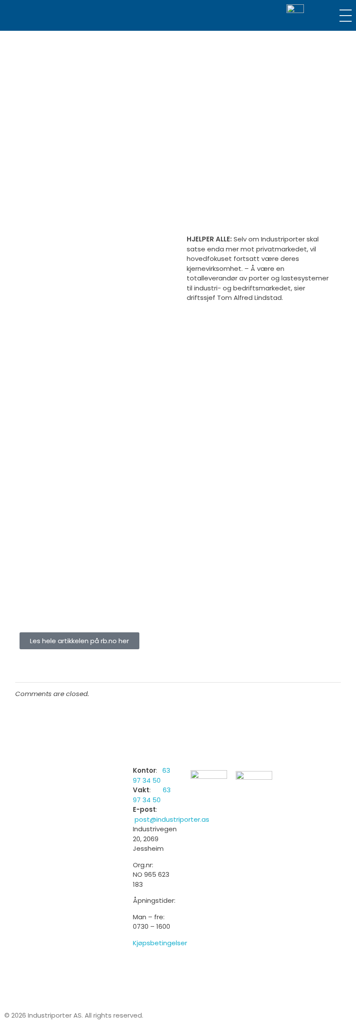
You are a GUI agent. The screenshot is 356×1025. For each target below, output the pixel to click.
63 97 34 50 (151, 775)
